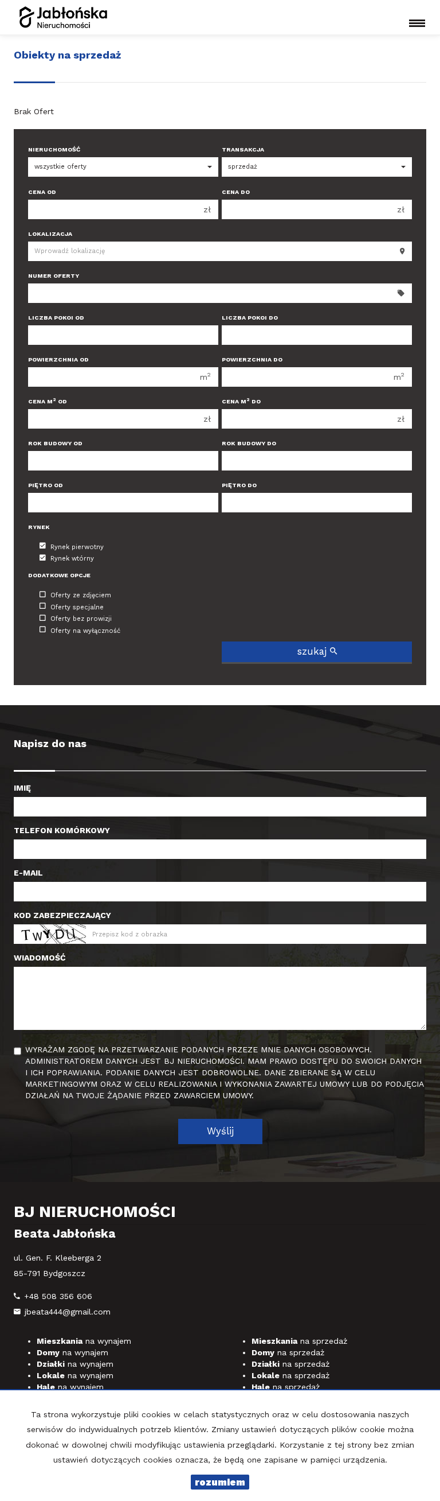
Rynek (39, 527)
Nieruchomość (54, 149)
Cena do (236, 192)
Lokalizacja (50, 234)
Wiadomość (40, 957)
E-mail (28, 872)
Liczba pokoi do (250, 317)
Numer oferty (53, 275)
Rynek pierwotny (77, 546)
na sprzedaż (299, 1341)
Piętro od (45, 485)
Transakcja (243, 149)
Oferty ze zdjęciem (80, 595)
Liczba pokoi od (56, 317)
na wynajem (84, 1341)
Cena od (42, 192)
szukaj (313, 651)
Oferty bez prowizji (81, 619)
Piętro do (239, 485)
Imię (22, 787)
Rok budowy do (249, 443)
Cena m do (241, 401)
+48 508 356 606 (58, 1296)
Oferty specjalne (77, 606)
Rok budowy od (55, 443)
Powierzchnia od (58, 359)
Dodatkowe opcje (59, 575)
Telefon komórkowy (62, 830)
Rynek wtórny (72, 558)
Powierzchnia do (252, 359)
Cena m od (47, 401)
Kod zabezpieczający (62, 915)
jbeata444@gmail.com (68, 1311)
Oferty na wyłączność (85, 630)
